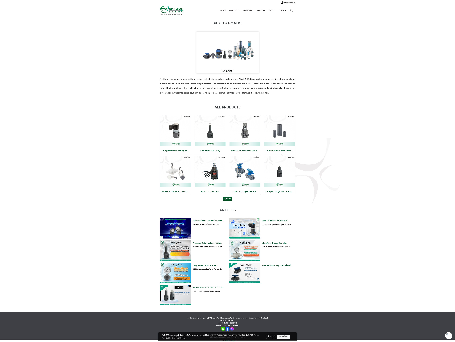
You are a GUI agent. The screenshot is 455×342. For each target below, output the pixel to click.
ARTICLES (261, 10)
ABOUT (271, 10)
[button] (291, 10)
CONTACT (282, 10)
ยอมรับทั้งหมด (284, 337)
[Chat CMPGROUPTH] (232, 328)
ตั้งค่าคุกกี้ (271, 337)
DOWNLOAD (248, 10)
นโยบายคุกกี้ (181, 338)
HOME (223, 10)
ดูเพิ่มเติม (227, 198)
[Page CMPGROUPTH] (227, 328)
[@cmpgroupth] (223, 328)
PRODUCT (233, 10)
